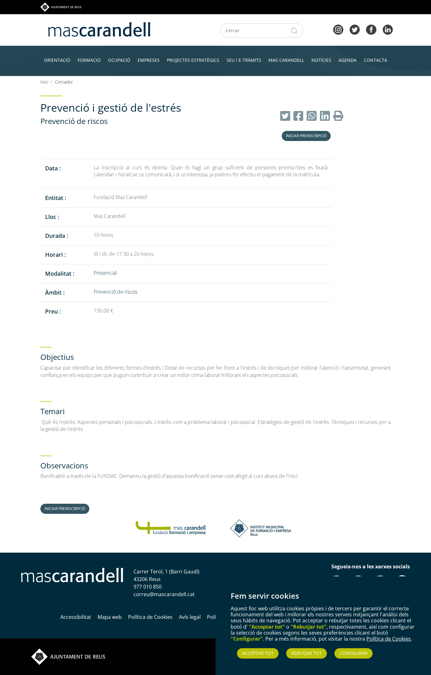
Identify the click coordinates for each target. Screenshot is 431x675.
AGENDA (348, 60)
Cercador (64, 82)
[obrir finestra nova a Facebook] (298, 116)
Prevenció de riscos (74, 121)
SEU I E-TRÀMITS (244, 60)
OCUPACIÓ (119, 60)
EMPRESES (149, 60)
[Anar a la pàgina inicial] (72, 574)
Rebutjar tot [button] (306, 653)
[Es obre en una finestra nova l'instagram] (338, 29)
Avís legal (190, 616)
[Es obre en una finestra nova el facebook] (371, 29)
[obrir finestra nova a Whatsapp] (312, 116)
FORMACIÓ (89, 60)
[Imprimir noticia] (338, 116)
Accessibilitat (75, 616)
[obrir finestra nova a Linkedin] (325, 116)
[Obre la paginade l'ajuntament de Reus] (68, 656)
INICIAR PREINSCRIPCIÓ (306, 135)
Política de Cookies (388, 638)
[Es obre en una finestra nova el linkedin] (387, 29)
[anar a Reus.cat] (60, 6)
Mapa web (109, 616)
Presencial (105, 272)
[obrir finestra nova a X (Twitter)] (285, 116)
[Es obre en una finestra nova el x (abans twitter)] (354, 29)
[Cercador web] (294, 30)
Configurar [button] (353, 653)
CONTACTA (375, 60)
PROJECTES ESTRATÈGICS (193, 60)
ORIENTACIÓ (57, 60)
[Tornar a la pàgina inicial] (170, 527)
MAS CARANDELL (286, 60)
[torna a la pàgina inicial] (99, 28)
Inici (44, 82)
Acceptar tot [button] (258, 653)
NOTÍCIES (321, 60)
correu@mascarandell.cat (164, 594)
